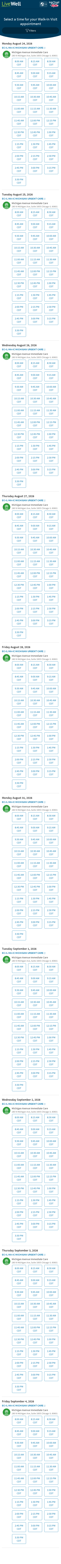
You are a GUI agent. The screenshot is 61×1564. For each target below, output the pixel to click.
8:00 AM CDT (18, 64)
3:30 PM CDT (18, 182)
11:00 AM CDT (18, 111)
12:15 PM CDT (51, 123)
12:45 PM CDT (35, 134)
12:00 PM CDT (35, 123)
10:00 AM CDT (51, 87)
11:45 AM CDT (18, 123)
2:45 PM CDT (18, 170)
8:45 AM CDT (18, 75)
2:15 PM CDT (35, 158)
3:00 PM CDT (35, 170)
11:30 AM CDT (51, 111)
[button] (43, 4)
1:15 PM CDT (18, 146)
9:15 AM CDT (51, 75)
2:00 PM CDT (18, 158)
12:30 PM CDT (18, 134)
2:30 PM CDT (51, 158)
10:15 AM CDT (18, 99)
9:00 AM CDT (35, 75)
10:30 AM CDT (35, 99)
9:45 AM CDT (35, 87)
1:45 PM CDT (51, 146)
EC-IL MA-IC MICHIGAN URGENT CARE (22, 47)
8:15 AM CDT (35, 64)
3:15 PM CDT (51, 170)
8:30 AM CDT (51, 64)
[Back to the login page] (11, 4)
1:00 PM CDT (51, 134)
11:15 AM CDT (35, 111)
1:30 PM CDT (35, 146)
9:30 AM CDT (18, 87)
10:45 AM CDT (51, 99)
